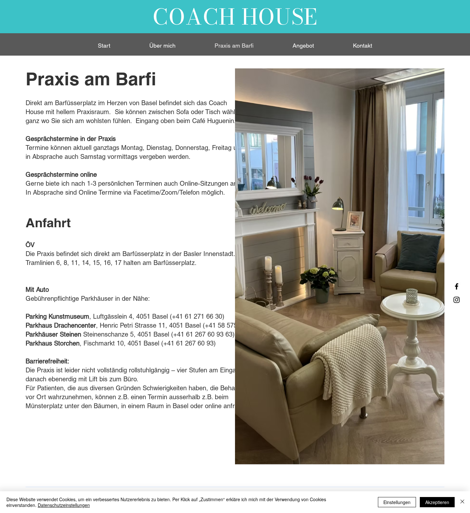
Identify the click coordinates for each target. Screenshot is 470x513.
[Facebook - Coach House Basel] (456, 286)
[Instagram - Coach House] (456, 300)
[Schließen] (462, 502)
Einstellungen (397, 502)
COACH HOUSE (235, 16)
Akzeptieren (437, 502)
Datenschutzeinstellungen (64, 505)
